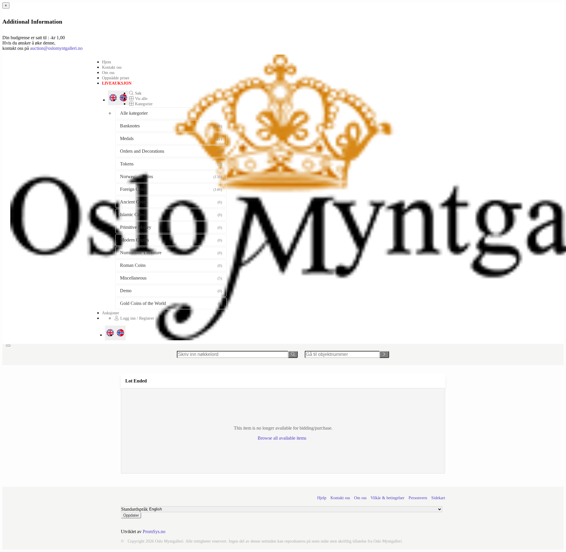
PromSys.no (154, 531)
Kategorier (143, 103)
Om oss (108, 72)
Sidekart (438, 498)
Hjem (106, 62)
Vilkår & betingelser (387, 498)
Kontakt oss (111, 67)
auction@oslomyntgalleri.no (56, 48)
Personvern (418, 498)
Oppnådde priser (115, 77)
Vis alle (140, 98)
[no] (120, 333)
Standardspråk (134, 509)
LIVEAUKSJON (116, 83)
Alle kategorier (134, 113)
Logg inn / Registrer (136, 318)
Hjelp (321, 498)
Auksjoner (110, 312)
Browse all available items (282, 438)
